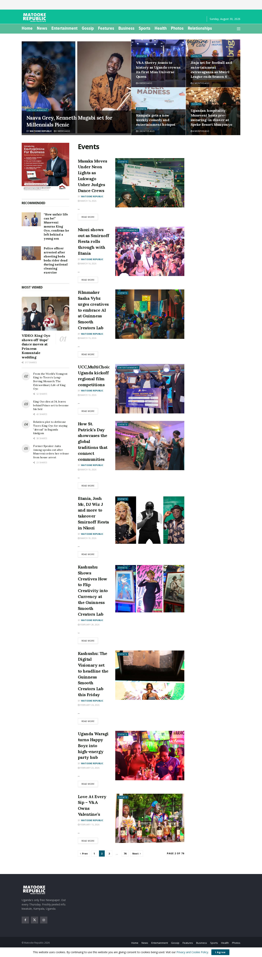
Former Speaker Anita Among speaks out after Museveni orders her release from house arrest (51, 451)
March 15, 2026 (88, 338)
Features (106, 28)
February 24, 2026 (89, 704)
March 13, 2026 (88, 394)
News (42, 28)
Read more (90, 216)
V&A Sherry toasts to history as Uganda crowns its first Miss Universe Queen (158, 69)
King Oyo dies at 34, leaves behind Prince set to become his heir (50, 405)
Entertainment (64, 28)
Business (126, 28)
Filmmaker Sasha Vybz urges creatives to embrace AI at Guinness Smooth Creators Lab (93, 310)
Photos (177, 28)
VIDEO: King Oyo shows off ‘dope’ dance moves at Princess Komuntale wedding (36, 346)
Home (27, 28)
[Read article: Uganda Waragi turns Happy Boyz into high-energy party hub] (149, 755)
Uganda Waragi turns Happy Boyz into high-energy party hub (93, 745)
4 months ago (200, 131)
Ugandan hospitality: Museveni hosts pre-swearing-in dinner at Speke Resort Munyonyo (211, 117)
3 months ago (146, 131)
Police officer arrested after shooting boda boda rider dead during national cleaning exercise (56, 260)
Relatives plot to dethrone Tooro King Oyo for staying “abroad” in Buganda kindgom (50, 427)
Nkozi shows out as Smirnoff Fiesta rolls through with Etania (93, 241)
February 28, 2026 (89, 624)
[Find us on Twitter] (34, 920)
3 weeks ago (63, 131)
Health (161, 28)
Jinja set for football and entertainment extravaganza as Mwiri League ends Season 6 (211, 69)
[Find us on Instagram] (43, 920)
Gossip (88, 28)
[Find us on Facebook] (25, 920)
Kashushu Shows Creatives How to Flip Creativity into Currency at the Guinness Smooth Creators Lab (93, 590)
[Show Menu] (238, 28)
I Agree (220, 952)
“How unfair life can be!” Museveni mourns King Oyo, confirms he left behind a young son (56, 226)
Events (141, 56)
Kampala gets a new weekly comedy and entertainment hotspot (155, 120)
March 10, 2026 (88, 469)
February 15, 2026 (89, 824)
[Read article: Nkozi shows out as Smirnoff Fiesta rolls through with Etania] (149, 251)
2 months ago (200, 83)
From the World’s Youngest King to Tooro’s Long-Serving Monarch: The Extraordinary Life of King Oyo (50, 381)
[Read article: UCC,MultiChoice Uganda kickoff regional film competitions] (149, 388)
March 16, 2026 (88, 200)
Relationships (200, 28)
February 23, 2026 (89, 767)
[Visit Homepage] (35, 17)
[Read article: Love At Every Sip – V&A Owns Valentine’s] (149, 818)
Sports (144, 28)
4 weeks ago (145, 83)
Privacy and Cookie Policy (192, 952)
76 (125, 853)
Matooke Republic (41, 131)
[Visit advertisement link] (45, 167)
